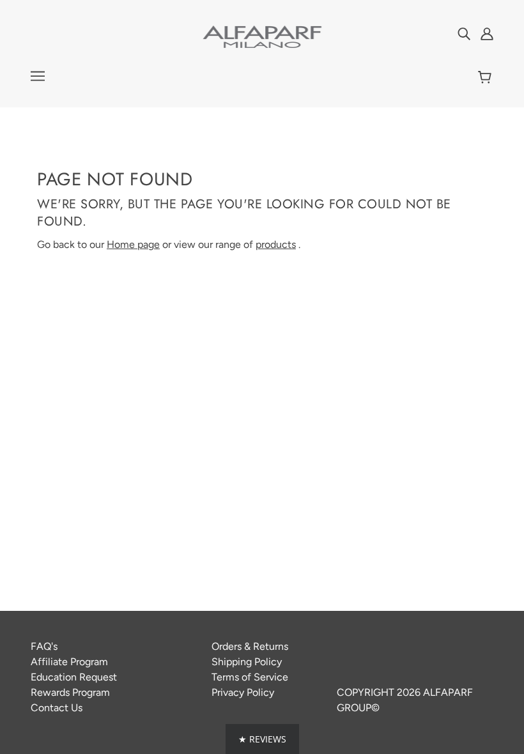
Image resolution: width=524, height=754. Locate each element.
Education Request (74, 677)
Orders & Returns (250, 646)
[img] (463, 33)
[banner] (262, 36)
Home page (133, 244)
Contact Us (56, 708)
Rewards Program (70, 692)
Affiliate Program (69, 662)
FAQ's (44, 646)
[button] (262, 739)
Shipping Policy (247, 662)
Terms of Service (250, 677)
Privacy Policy (243, 692)
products (276, 244)
